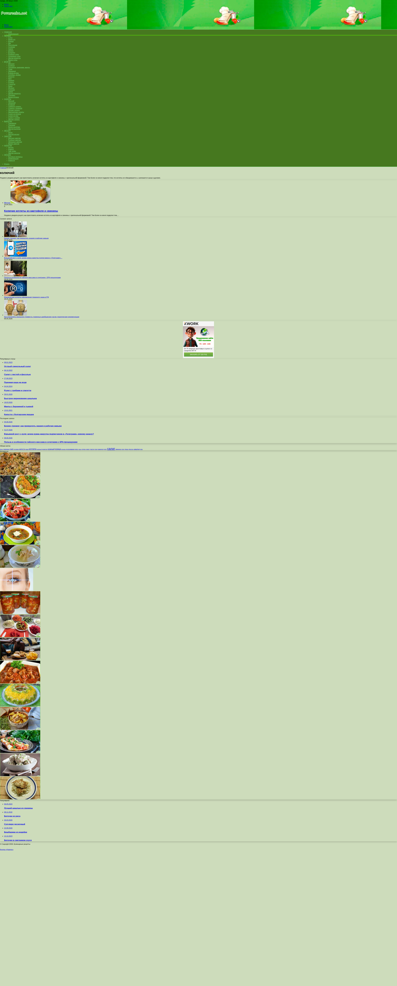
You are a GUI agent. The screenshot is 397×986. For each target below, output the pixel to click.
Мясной (11, 101)
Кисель (11, 147)
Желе (10, 132)
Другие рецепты (14, 58)
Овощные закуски (15, 142)
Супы (10, 38)
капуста (22, 449)
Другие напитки (14, 153)
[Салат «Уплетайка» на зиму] (20, 636)
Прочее (7, 155)
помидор (100, 449)
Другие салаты (14, 119)
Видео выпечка (14, 127)
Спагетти (11, 84)
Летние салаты (14, 110)
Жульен (11, 88)
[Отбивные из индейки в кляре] (20, 799)
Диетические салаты (16, 112)
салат (111, 448)
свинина (118, 449)
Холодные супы (14, 56)
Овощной (12, 103)
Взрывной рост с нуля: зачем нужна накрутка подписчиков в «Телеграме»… (33, 258)
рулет (105, 449)
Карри (10, 92)
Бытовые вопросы (15, 157)
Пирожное (12, 123)
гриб (11, 449)
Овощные (12, 71)
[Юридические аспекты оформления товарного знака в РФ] (15, 295)
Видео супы (12, 60)
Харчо (10, 49)
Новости (11, 160)
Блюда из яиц (13, 73)
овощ (80, 449)
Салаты (7, 99)
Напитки (8, 145)
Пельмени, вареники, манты (19, 67)
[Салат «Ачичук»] (15, 521)
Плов (10, 69)
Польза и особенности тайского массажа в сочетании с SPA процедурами (32, 277)
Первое (7, 36)
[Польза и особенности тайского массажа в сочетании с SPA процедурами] (15, 276)
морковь (63, 449)
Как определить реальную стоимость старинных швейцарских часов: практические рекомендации (41, 317)
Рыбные (11, 65)
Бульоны (11, 52)
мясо (76, 449)
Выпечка (8, 121)
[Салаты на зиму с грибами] (20, 613)
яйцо (141, 449)
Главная (3, 168)
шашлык (137, 449)
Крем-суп (11, 39)
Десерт (7, 131)
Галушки (11, 90)
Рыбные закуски (14, 140)
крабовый (39, 449)
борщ (1, 449)
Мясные (11, 64)
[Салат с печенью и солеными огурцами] (20, 474)
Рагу (10, 79)
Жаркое (11, 80)
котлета (32, 449)
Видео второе (13, 97)
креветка (44, 449)
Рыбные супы (13, 54)
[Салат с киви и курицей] (20, 706)
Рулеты (11, 82)
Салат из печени (14, 114)
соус (122, 449)
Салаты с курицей (15, 108)
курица (58, 449)
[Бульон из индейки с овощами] (20, 567)
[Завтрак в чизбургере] (20, 660)
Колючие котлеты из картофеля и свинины (31, 210)
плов (95, 449)
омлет (88, 449)
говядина (6, 449)
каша (27, 449)
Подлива (11, 95)
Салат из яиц (13, 116)
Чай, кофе (12, 151)
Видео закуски (13, 144)
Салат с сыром (14, 118)
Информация (13, 34)
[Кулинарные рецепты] (13, 21)
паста (92, 449)
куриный (51, 449)
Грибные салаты (14, 106)
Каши (10, 86)
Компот (11, 149)
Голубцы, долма (14, 75)
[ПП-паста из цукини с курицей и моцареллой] (20, 544)
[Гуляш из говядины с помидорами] (20, 683)
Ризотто (11, 77)
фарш (126, 449)
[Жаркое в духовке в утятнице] (20, 729)
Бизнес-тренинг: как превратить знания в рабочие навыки (26, 238)
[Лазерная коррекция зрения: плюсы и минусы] (16, 590)
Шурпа (10, 51)
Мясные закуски (14, 138)
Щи (9, 43)
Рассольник (12, 45)
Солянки (11, 47)
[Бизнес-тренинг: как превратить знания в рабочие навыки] (15, 236)
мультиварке (70, 449)
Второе (7, 62)
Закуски (7, 136)
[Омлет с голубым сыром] (20, 498)
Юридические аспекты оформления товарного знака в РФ (26, 297)
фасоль (131, 449)
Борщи (11, 41)
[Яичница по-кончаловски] (20, 752)
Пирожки (11, 125)
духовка (16, 449)
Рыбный (11, 105)
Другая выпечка (14, 129)
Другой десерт (13, 134)
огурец (84, 449)
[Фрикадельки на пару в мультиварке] (20, 775)
